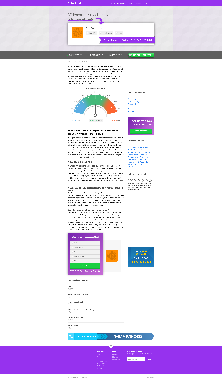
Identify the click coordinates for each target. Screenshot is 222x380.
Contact (99, 357)
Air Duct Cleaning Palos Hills (139, 152)
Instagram (117, 360)
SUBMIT (150, 359)
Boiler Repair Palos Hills (137, 155)
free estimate (141, 252)
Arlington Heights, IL (136, 102)
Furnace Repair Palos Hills (138, 157)
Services (99, 359)
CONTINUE (85, 266)
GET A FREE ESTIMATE (142, 55)
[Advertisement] (141, 76)
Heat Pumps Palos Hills (137, 160)
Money (130, 3)
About (99, 354)
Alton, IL (131, 106)
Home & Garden (121, 3)
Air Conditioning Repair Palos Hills (141, 150)
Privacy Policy (101, 363)
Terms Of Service (102, 361)
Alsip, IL (131, 109)
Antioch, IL (132, 104)
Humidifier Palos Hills (136, 164)
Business (112, 3)
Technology (138, 3)
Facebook (117, 354)
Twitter (116, 357)
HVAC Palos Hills (134, 167)
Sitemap (99, 368)
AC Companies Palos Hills (138, 147)
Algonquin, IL (133, 99)
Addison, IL (132, 111)
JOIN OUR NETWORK (141, 131)
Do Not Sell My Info (102, 366)
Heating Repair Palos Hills (138, 162)
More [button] (145, 3)
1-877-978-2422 (143, 40)
